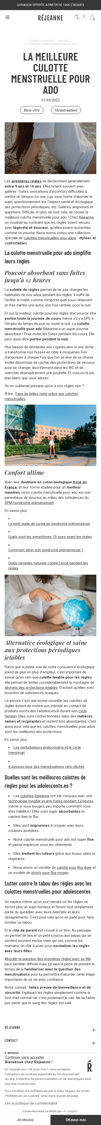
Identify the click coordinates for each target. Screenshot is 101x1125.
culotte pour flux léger (74, 867)
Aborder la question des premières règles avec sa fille (48, 959)
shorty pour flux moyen (49, 873)
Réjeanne (86, 217)
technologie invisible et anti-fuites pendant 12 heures (50, 801)
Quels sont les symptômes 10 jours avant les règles (50, 537)
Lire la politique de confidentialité (31, 1103)
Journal (63, 40)
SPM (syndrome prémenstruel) (29, 503)
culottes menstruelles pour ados (50, 238)
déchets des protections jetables (31, 687)
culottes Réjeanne (34, 796)
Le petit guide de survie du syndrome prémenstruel (49, 524)
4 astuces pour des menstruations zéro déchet (46, 766)
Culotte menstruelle (42, 40)
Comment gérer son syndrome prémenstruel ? (45, 550)
